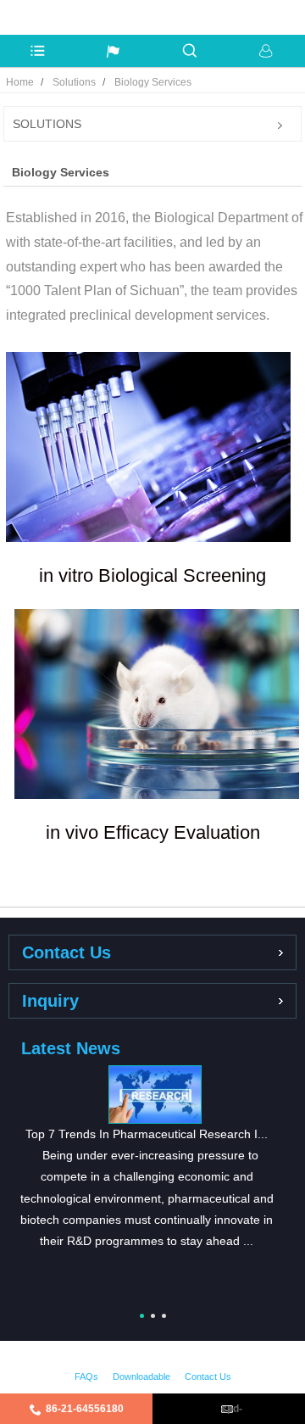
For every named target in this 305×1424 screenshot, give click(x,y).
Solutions (74, 82)
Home (20, 82)
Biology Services (152, 82)
